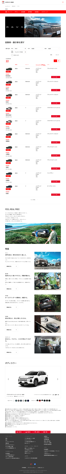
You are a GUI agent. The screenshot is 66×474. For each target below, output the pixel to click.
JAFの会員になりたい (29, 449)
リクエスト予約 (54, 77)
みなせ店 (7, 128)
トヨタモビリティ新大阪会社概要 (31, 458)
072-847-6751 (9, 103)
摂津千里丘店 (8, 115)
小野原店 (7, 154)
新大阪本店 (8, 75)
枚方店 (7, 101)
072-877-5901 (9, 182)
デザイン (16, 11)
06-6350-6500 (9, 77)
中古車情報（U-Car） (9, 451)
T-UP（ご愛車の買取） (9, 456)
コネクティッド (45, 11)
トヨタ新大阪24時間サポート (30, 441)
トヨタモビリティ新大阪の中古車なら (12, 458)
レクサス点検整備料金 (9, 448)
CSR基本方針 (46, 437)
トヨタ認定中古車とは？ (10, 455)
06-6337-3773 (9, 117)
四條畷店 (7, 180)
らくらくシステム (28, 440)
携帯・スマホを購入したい (30, 448)
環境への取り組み (47, 441)
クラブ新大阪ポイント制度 (30, 438)
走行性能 (30, 11)
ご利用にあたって (47, 453)
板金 (6, 440)
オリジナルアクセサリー (10, 444)
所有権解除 (46, 449)
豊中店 (7, 88)
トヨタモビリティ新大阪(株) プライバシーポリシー (51, 451)
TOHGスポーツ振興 (47, 442)
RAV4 (6, 9)
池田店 (7, 167)
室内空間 (23, 11)
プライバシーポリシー (32, 467)
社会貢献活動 (46, 439)
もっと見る (33, 199)
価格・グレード (8, 11)
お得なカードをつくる (29, 451)
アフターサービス (8, 436)
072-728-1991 (9, 156)
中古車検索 (7, 453)
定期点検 (7, 443)
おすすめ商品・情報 (9, 446)
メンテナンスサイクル (9, 441)
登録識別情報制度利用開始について (50, 455)
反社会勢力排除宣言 (47, 444)
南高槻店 (7, 141)
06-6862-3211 (9, 90)
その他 (45, 447)
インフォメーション (28, 436)
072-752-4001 (9, 169)
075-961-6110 (9, 130)
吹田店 (7, 193)
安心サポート (27, 443)
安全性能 (36, 11)
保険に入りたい (28, 453)
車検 (6, 438)
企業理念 (45, 436)
